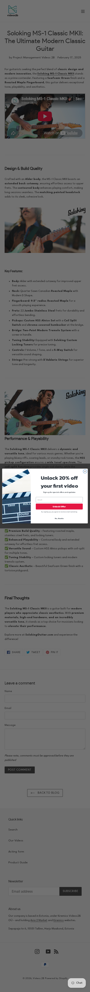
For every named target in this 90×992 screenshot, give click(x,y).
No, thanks (59, 518)
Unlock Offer (59, 506)
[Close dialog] (85, 471)
